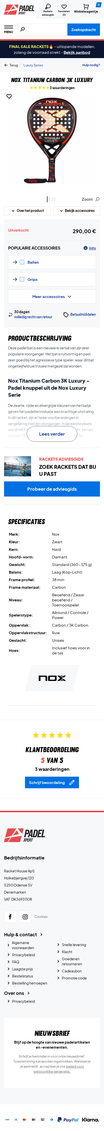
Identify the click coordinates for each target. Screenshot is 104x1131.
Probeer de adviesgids (52, 489)
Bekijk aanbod (77, 52)
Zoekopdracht (83, 29)
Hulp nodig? (91, 65)
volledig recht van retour (33, 317)
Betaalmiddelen (83, 314)
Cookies (41, 917)
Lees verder (52, 434)
